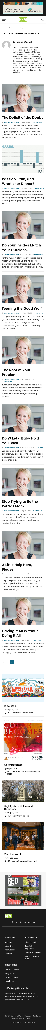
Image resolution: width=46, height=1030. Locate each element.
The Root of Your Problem (16, 372)
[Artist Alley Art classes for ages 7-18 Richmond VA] (23, 8)
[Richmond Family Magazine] (23, 20)
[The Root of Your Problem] (23, 350)
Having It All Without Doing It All (20, 633)
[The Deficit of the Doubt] (23, 98)
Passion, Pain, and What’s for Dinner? (18, 181)
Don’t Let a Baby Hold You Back (20, 440)
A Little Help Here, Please (17, 567)
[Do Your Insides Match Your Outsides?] (23, 225)
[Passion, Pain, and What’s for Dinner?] (23, 159)
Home (4, 28)
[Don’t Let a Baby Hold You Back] (23, 418)
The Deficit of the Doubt (22, 117)
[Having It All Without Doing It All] (23, 611)
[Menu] (4, 19)
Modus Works (28, 1018)
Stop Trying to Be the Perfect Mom (20, 504)
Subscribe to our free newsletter (18, 993)
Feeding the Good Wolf (22, 308)
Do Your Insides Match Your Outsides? (21, 247)
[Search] (42, 19)
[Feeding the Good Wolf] (23, 289)
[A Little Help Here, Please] (23, 545)
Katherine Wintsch (23, 42)
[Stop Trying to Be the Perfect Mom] (23, 482)
